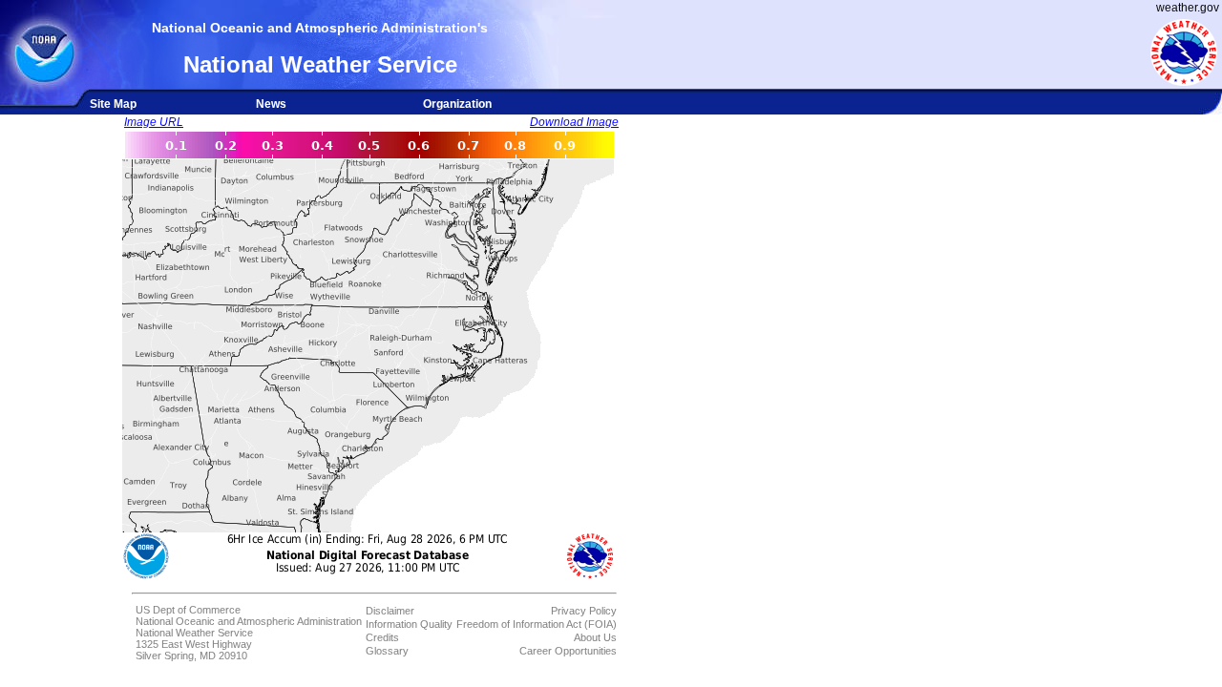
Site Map (113, 104)
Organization (457, 104)
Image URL (153, 122)
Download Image (574, 122)
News (271, 104)
